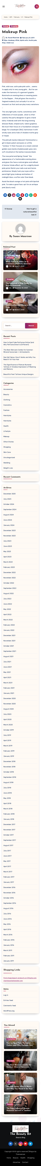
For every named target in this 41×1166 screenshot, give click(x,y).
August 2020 (8, 709)
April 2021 (7, 677)
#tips (4, 43)
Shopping (14, 26)
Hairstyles (7, 415)
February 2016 (9, 940)
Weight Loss (8, 468)
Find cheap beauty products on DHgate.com (20, 978)
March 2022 (8, 620)
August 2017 (8, 845)
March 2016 (7, 935)
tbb (10, 266)
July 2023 (7, 541)
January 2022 (8, 630)
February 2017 (8, 877)
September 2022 (9, 588)
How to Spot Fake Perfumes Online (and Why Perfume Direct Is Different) (20, 1045)
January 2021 (8, 693)
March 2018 (7, 809)
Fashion (6, 410)
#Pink (17, 40)
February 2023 (9, 567)
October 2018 (8, 772)
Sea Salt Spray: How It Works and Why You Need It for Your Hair (19, 1089)
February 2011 (8, 956)
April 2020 (7, 719)
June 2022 (7, 604)
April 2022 (7, 614)
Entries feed (8, 1000)
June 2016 (7, 919)
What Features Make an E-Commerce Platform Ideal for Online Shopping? (18, 264)
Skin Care (7, 452)
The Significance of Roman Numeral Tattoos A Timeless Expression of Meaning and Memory (19, 367)
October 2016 (8, 898)
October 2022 (8, 583)
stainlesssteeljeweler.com (13, 981)
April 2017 (7, 866)
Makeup (5, 26)
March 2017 (7, 872)
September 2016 (9, 903)
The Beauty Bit (20, 1134)
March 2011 (7, 950)
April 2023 (7, 557)
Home (9, 1158)
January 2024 (8, 525)
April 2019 (7, 740)
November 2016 (9, 893)
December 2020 (9, 698)
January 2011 (8, 961)
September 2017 (9, 840)
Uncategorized (9, 457)
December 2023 (9, 530)
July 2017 (7, 851)
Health (6, 426)
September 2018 (9, 777)
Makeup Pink (14, 32)
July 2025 (7, 499)
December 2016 (9, 887)
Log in (5, 995)
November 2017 (9, 830)
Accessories (8, 389)
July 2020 (7, 714)
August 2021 (8, 656)
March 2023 (8, 562)
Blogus (31, 1151)
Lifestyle (6, 431)
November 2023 (9, 536)
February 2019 (9, 751)
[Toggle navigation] (3, 6)
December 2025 (9, 494)
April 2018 (7, 803)
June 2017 (7, 856)
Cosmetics (7, 405)
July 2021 (7, 662)
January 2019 (8, 756)
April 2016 (7, 929)
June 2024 (7, 520)
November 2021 (9, 641)
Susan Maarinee (13, 38)
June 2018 (7, 793)
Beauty (6, 394)
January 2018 (8, 819)
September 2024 (9, 509)
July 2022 (7, 599)
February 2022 (9, 625)
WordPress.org (9, 1011)
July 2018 (7, 788)
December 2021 (9, 635)
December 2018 (9, 761)
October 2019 (8, 730)
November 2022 (9, 578)
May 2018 (7, 798)
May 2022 (7, 609)
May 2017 (7, 861)
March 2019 (7, 746)
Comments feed (9, 1006)
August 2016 (8, 908)
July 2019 (7, 735)
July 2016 (7, 914)
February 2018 (9, 814)
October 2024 (8, 504)
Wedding (6, 463)
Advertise (16, 1162)
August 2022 (8, 593)
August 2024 (8, 515)
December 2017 (9, 824)
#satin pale (33, 40)
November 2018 (9, 767)
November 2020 (9, 704)
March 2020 (8, 725)
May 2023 (7, 551)
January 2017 (8, 882)
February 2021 (9, 688)
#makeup (11, 40)
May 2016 (7, 924)
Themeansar (20, 1154)
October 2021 (8, 646)
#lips (5, 40)
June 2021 (7, 667)
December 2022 (9, 572)
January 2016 (8, 945)
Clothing (6, 400)
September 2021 (9, 651)
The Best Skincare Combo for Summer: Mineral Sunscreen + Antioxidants (18, 1067)
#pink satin (24, 40)
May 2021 (7, 672)
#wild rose (10, 43)
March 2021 (7, 683)
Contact (25, 1162)
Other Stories (8, 442)
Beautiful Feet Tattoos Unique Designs (18, 374)
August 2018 (8, 782)
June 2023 (7, 546)
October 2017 (8, 835)
